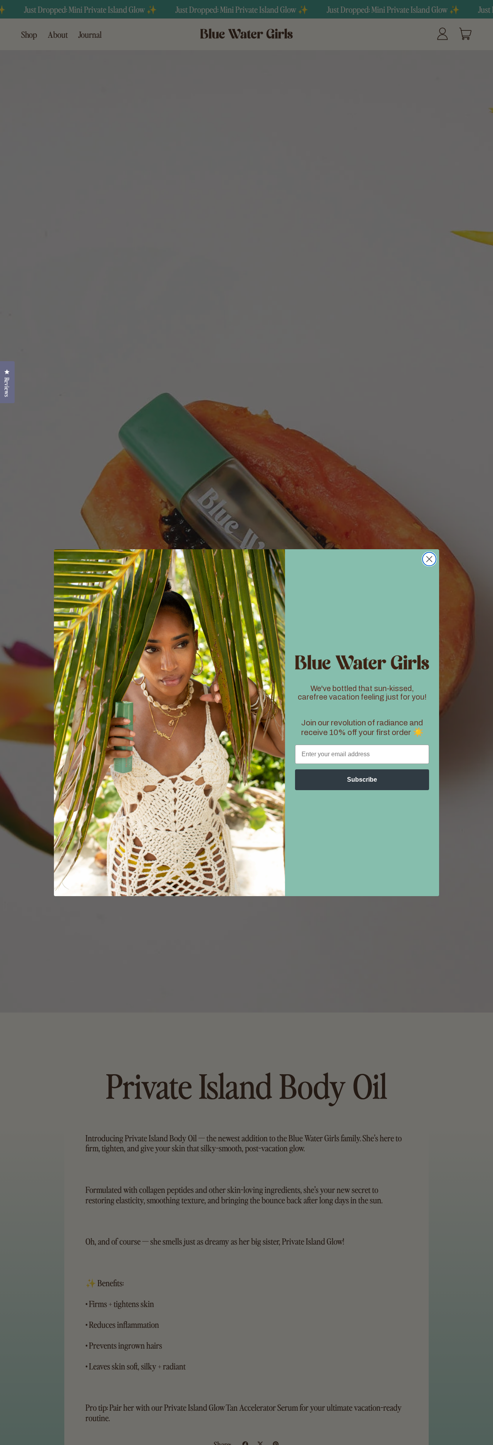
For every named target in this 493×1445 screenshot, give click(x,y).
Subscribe (362, 779)
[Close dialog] (429, 559)
